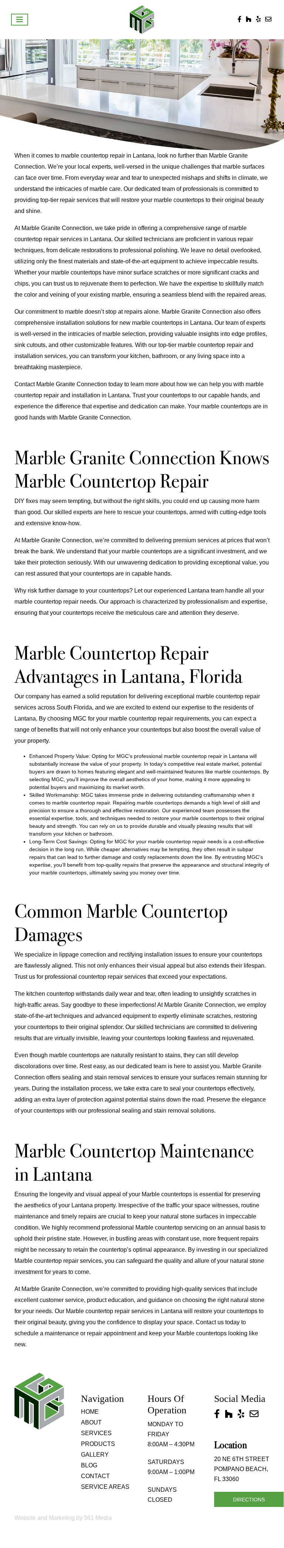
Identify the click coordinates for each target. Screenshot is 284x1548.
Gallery (95, 1454)
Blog (89, 1465)
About (91, 1422)
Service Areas (105, 1487)
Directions (249, 1500)
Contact (95, 1476)
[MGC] (142, 19)
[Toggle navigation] (19, 20)
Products (98, 1444)
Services (96, 1433)
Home (90, 1412)
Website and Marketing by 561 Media (63, 1518)
